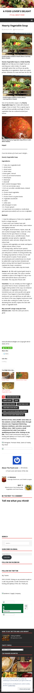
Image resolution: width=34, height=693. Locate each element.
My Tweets (5, 575)
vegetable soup (23, 404)
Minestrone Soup (21, 380)
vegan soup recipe (9, 404)
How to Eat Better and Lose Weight (15, 631)
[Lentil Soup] (8, 375)
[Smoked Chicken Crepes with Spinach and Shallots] (9, 664)
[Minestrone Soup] (22, 375)
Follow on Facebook (10, 562)
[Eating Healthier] (5, 639)
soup (16, 400)
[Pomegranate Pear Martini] (24, 664)
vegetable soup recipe (10, 407)
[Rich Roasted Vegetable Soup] (8, 385)
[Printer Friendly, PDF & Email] (7, 348)
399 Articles (24, 468)
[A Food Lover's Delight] (17, 7)
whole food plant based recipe (13, 415)
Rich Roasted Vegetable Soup (6, 391)
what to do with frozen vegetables (15, 411)
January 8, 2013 (8, 29)
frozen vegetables (13, 397)
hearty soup (7, 400)
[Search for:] (17, 543)
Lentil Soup (5, 380)
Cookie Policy (11, 685)
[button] (31, 20)
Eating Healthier (15, 636)
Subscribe (7, 557)
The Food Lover (19, 29)
